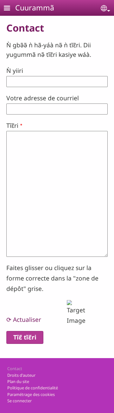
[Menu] (11, 8)
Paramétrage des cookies (31, 394)
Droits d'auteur (21, 375)
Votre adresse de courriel (42, 98)
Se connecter (19, 401)
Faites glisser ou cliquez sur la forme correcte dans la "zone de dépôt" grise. (52, 277)
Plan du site (18, 381)
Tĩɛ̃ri (12, 125)
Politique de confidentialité (32, 388)
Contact (14, 368)
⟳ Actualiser (23, 319)
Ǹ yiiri (14, 70)
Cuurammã (34, 8)
